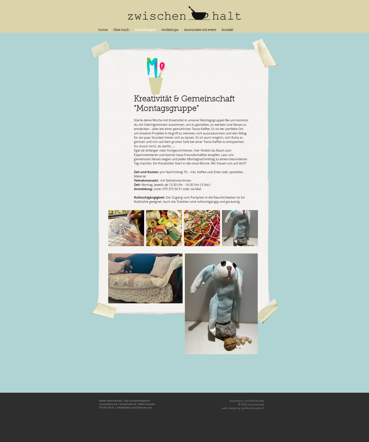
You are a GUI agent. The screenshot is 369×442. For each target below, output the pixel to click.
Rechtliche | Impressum (249, 398)
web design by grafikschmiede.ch (243, 408)
